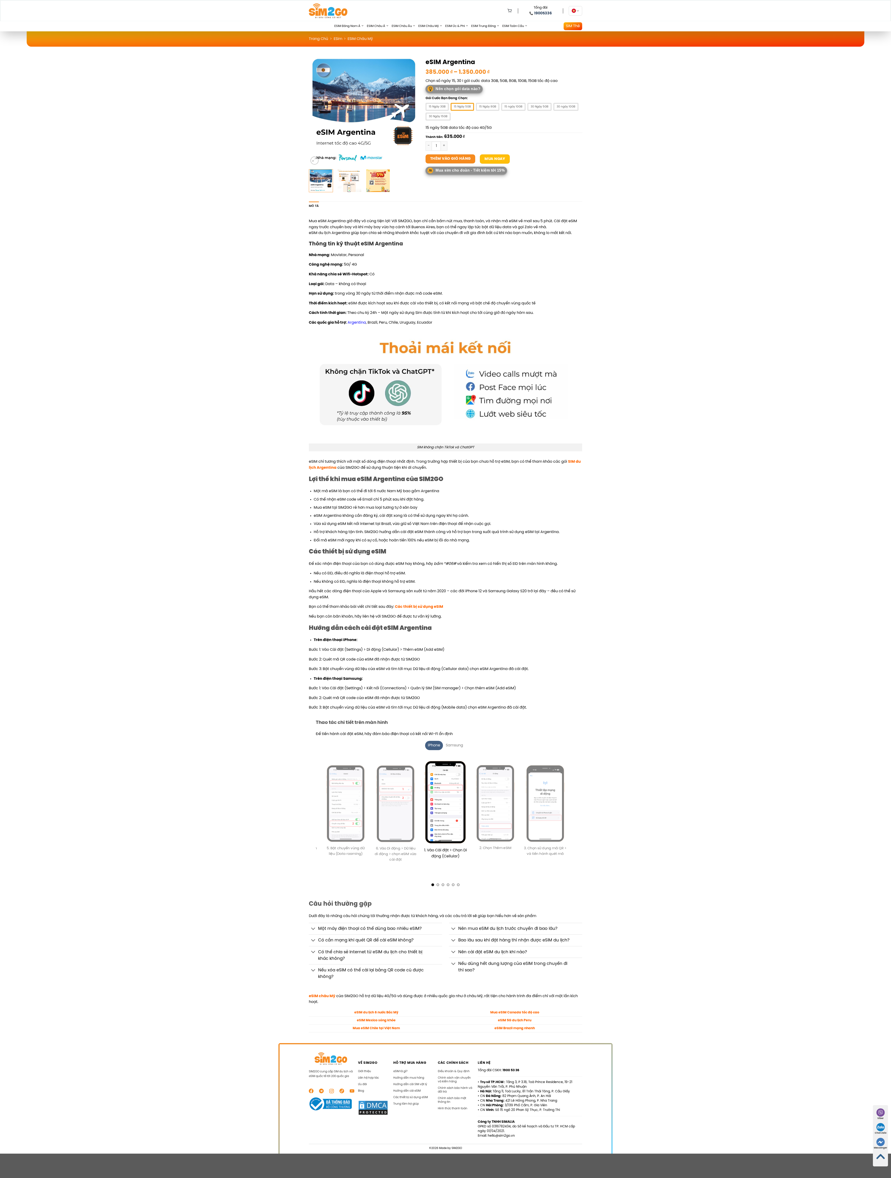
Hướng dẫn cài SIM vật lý (410, 1078)
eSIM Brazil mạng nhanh (514, 1022)
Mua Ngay (494, 159)
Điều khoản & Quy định (454, 1065)
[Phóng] (314, 160)
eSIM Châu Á (376, 26)
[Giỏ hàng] (508, 11)
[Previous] (317, 111)
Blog (361, 1085)
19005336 (543, 13)
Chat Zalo (880, 1133)
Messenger (880, 1148)
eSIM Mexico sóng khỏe (376, 1014)
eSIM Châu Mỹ (428, 26)
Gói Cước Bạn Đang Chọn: (447, 98)
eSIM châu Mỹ (322, 990)
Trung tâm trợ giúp (406, 1098)
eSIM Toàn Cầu (513, 26)
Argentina (357, 323)
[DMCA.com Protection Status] (373, 1102)
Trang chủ (318, 39)
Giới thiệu (364, 1065)
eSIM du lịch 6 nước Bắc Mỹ (376, 1007)
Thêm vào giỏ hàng (450, 159)
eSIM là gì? (400, 1065)
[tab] (434, 745)
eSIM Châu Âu (402, 26)
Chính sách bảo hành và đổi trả (455, 1084)
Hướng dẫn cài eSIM (407, 1085)
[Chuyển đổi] (313, 923)
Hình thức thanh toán (452, 1102)
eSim (338, 39)
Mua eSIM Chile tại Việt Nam (376, 1022)
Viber (880, 1118)
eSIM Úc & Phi (455, 26)
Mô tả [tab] (314, 206)
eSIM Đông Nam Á (347, 26)
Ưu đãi (362, 1078)
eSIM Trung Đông (483, 26)
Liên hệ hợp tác (368, 1072)
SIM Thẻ (573, 26)
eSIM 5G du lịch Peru (514, 1014)
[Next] (411, 111)
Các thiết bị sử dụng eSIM (419, 607)
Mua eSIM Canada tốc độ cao (514, 1007)
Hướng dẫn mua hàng (408, 1072)
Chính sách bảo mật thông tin (452, 1094)
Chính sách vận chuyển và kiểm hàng (454, 1074)
